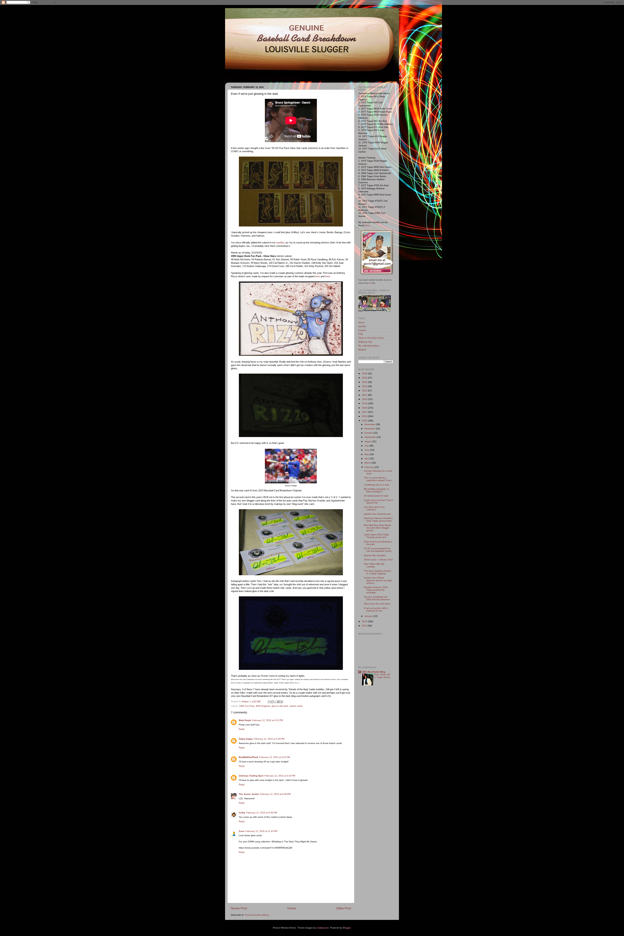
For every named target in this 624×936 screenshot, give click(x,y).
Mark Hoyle (245, 720)
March (368, 463)
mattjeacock (322, 928)
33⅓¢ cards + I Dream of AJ (378, 559)
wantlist (280, 242)
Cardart (362, 330)
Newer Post (239, 908)
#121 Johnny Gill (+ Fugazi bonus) (382, 675)
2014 (365, 621)
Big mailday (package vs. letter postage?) (377, 490)
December (370, 424)
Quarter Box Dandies (374, 555)
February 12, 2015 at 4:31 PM (267, 720)
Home (291, 908)
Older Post (343, 908)
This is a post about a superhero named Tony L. (378, 479)
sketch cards (296, 706)
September (370, 437)
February (369, 467)
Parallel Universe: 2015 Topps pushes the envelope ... (376, 590)
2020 (365, 399)
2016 (365, 416)
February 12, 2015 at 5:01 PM (274, 757)
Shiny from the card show (377, 604)
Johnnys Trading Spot (251, 776)
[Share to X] (275, 701)
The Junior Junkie (249, 794)
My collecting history (368, 346)
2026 (365, 373)
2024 (365, 382)
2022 (365, 390)
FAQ (370, 283)
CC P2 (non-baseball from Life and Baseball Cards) (378, 549)
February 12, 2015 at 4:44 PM (269, 739)
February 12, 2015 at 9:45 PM (261, 812)
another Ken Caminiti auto (377, 514)
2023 (365, 386)
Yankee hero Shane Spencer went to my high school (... (378, 580)
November (370, 428)
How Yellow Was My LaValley (374, 565)
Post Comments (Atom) (257, 915)
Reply (242, 729)
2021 (365, 395)
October (368, 433)
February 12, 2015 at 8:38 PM (275, 794)
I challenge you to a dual (376, 485)
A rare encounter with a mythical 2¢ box (376, 609)
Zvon (241, 831)
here (317, 276)
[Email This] (269, 701)
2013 (365, 625)
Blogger (347, 928)
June (367, 450)
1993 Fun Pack (247, 706)
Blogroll (362, 349)
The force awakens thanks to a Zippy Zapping (377, 572)
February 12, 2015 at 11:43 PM (261, 831)
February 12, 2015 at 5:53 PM (279, 776)
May (367, 454)
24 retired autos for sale (376, 496)
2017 (365, 412)
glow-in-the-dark (280, 706)
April (367, 458)
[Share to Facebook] (278, 701)
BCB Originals (263, 706)
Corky (242, 812)
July (366, 446)
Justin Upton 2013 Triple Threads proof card (376, 535)
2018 (365, 408)
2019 (365, 403)
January (368, 616)
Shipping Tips (365, 342)
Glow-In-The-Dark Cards (371, 338)
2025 (365, 378)
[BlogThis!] (272, 701)
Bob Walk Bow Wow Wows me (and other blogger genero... (377, 528)
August (368, 441)
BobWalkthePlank (248, 757)
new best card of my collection (374, 508)
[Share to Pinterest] (281, 701)
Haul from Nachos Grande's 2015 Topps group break (378, 519)
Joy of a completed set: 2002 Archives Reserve (377, 598)
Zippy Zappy (246, 739)
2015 (365, 420)
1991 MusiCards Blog (373, 672)
